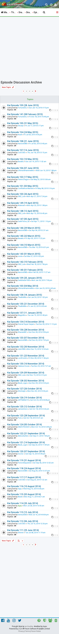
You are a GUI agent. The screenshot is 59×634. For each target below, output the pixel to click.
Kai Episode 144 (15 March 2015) (23, 245)
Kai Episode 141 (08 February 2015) (25, 114)
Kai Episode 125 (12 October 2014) (24, 406)
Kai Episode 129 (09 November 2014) (25, 372)
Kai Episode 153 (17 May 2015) (22, 177)
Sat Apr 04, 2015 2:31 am (38, 230)
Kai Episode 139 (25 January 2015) (24, 278)
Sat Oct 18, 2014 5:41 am (33, 418)
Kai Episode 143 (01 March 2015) (23, 254)
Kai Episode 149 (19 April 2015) (22, 203)
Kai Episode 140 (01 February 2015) (25, 270)
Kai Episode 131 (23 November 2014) (25, 355)
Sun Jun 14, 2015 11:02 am (35, 161)
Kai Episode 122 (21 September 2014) (26, 433)
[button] (35, 91)
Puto (20, 418)
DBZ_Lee (21, 196)
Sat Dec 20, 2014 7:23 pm (39, 340)
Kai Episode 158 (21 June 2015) (23, 141)
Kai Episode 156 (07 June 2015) (23, 168)
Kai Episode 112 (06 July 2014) (22, 521)
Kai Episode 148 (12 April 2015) (22, 211)
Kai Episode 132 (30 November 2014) (25, 346)
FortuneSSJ (22, 108)
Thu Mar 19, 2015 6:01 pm (39, 247)
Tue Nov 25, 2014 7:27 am (41, 366)
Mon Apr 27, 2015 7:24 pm (37, 196)
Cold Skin (22, 152)
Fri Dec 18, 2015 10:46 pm (39, 117)
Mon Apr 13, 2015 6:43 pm (37, 213)
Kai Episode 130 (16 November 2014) (25, 363)
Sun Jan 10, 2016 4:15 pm (39, 108)
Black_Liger (22, 383)
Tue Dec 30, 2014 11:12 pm (46, 324)
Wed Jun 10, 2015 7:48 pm (46, 170)
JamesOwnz (23, 409)
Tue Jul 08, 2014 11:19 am (35, 533)
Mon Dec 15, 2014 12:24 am (38, 349)
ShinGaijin (22, 391)
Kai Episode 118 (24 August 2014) (24, 468)
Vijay (20, 489)
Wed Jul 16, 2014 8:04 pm (39, 515)
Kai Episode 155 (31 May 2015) (22, 123)
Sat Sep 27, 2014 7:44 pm (40, 436)
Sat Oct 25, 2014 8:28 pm (40, 400)
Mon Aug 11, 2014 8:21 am (34, 497)
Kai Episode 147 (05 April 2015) (22, 219)
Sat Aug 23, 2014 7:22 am (37, 480)
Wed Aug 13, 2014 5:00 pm (33, 489)
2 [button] (26, 91)
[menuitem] (46, 5)
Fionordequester (24, 463)
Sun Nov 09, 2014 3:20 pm (39, 383)
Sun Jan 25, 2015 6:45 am (46, 288)
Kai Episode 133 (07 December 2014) (25, 337)
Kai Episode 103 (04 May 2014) (22, 286)
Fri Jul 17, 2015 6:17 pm (34, 126)
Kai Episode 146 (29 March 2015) (23, 228)
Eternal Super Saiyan (26, 324)
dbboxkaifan (23, 436)
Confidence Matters (26, 188)
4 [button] (32, 91)
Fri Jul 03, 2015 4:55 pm (33, 135)
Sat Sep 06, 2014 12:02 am (43, 463)
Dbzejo (21, 126)
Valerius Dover (23, 366)
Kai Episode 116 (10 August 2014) (24, 486)
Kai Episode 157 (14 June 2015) (23, 150)
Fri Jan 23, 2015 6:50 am (37, 306)
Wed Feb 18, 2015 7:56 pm (37, 264)
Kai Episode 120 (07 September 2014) (26, 451)
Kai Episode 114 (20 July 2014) (22, 503)
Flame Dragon (23, 179)
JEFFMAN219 (23, 400)
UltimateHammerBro (26, 170)
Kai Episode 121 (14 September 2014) (26, 442)
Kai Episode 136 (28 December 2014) (25, 329)
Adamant (21, 205)
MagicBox (22, 315)
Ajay (20, 506)
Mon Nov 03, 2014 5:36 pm (37, 391)
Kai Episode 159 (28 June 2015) (23, 105)
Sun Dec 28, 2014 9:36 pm (39, 332)
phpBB (20, 629)
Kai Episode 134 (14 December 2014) (25, 321)
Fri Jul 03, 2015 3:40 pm (38, 143)
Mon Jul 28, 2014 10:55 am (33, 506)
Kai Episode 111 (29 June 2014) (23, 530)
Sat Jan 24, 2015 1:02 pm (38, 297)
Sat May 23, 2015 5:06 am (41, 179)
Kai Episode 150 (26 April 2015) (22, 194)
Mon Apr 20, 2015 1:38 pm (37, 205)
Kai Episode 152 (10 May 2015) (22, 159)
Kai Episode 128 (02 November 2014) (25, 380)
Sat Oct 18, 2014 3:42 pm (39, 409)
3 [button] (29, 91)
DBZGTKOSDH (24, 427)
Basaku (21, 161)
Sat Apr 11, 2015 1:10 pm (41, 221)
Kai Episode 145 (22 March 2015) (23, 236)
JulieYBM (21, 349)
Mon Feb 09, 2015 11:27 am (39, 272)
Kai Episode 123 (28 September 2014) (26, 415)
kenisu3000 (22, 515)
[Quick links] (57, 12)
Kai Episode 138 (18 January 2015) (24, 295)
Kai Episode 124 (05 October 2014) (24, 424)
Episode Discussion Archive (21, 82)
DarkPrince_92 (23, 221)
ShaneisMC (22, 332)
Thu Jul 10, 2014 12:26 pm (37, 524)
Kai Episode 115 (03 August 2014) (24, 494)
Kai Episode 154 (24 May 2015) (22, 132)
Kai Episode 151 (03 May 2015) (22, 186)
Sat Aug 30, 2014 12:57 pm (39, 471)
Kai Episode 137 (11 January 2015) (24, 312)
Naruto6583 (22, 143)
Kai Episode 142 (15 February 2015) (25, 262)
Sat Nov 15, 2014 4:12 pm (37, 375)
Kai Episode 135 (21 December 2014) (25, 304)
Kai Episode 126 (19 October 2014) (24, 397)
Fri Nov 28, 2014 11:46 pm (39, 358)
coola (20, 256)
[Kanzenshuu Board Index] (13, 3)
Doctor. (21, 454)
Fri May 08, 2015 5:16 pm (45, 188)
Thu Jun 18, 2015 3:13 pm (37, 152)
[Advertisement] (29, 47)
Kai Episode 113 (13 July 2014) (22, 512)
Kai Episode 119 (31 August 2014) (24, 460)
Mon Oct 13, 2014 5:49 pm (41, 427)
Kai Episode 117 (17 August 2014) (24, 477)
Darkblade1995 (24, 280)
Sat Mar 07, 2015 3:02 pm (34, 256)
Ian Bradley (29, 626)
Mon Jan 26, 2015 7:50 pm (42, 280)
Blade (20, 497)
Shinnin (21, 533)
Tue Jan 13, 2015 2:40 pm (37, 315)
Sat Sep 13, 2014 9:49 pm (35, 454)
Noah (20, 135)
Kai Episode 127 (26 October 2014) (24, 388)
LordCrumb (22, 358)
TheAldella (22, 297)
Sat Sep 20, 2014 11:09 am (39, 445)
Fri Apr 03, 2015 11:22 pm (35, 238)
